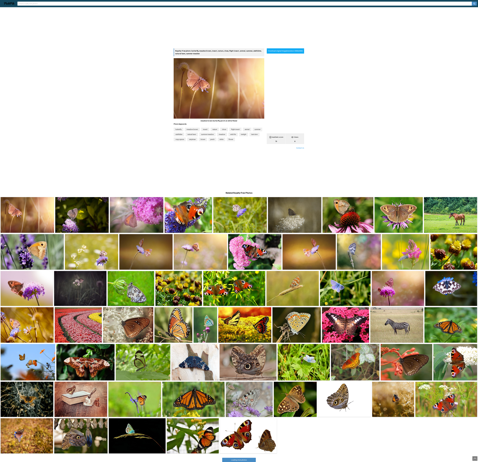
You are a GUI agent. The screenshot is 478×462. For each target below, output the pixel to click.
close (224, 129)
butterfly (178, 129)
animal (247, 129)
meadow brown (192, 129)
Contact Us (300, 148)
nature (214, 129)
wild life (233, 134)
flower (231, 139)
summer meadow (207, 134)
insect (205, 129)
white (221, 139)
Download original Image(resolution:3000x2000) (285, 51)
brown (203, 139)
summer (257, 129)
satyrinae (192, 139)
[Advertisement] (239, 27)
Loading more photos (239, 460)
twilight (243, 134)
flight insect (235, 129)
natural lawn (191, 134)
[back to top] (474, 458)
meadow (222, 134)
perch (212, 139)
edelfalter (179, 134)
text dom (254, 134)
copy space (180, 139)
